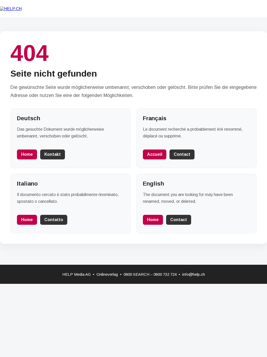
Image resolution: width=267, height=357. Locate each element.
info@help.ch (193, 274)
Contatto (53, 219)
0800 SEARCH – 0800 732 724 (150, 274)
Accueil (154, 154)
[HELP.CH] (11, 9)
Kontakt (52, 154)
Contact (182, 154)
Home (27, 154)
